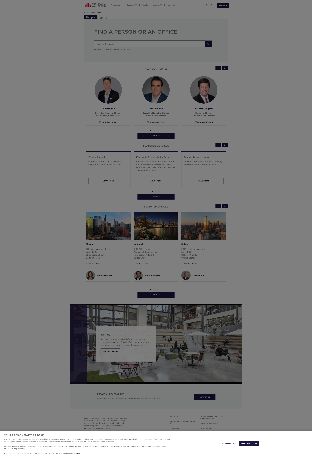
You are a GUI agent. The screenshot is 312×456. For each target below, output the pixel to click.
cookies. (77, 453)
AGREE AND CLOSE (248, 443)
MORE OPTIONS (228, 443)
